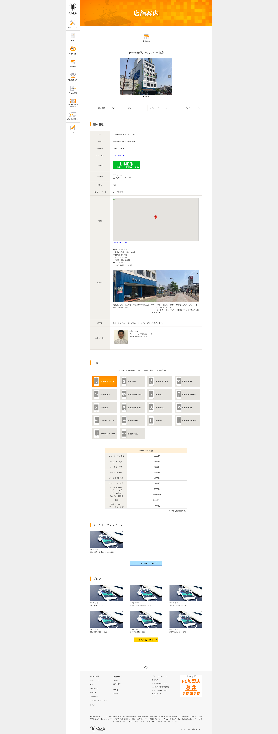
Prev (123, 76)
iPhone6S (105, 394)
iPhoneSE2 (132, 433)
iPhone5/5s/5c (107, 381)
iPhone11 (160, 420)
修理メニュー (94, 680)
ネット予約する (118, 155)
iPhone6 (131, 381)
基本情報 (101, 108)
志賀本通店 (117, 684)
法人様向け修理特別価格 (160, 687)
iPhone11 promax (107, 433)
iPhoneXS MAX (108, 420)
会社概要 (155, 680)
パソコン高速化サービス (160, 690)
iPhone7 (159, 394)
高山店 (115, 693)
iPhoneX (159, 407)
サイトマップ (156, 694)
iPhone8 (104, 407)
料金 (130, 108)
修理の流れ (94, 688)
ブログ (187, 108)
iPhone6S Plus (134, 394)
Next (169, 76)
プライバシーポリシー (159, 676)
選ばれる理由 (94, 676)
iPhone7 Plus (189, 394)
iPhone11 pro (189, 420)
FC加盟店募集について (160, 683)
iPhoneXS (187, 407)
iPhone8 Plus (134, 407)
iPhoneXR (132, 420)
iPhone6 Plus (161, 381)
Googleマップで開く (120, 242)
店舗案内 (93, 692)
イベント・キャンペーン (159, 108)
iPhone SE (187, 381)
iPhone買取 (94, 696)
